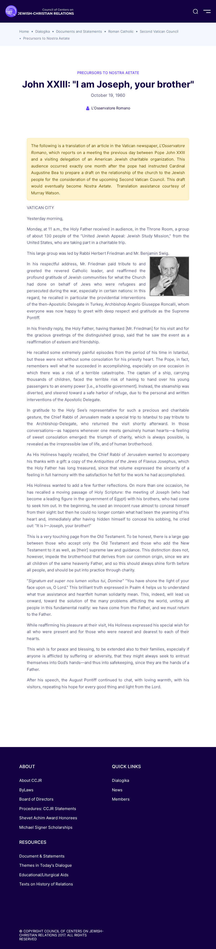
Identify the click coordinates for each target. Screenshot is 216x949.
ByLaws (26, 789)
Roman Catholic (121, 31)
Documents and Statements (79, 31)
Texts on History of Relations (46, 884)
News (117, 789)
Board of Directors (36, 799)
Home (24, 31)
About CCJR (30, 780)
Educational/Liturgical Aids (43, 874)
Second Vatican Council (159, 31)
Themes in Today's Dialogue (45, 865)
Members (121, 799)
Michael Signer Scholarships (45, 827)
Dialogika (42, 31)
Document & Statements (42, 856)
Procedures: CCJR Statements (47, 808)
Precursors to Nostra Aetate (46, 38)
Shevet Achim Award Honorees (48, 817)
